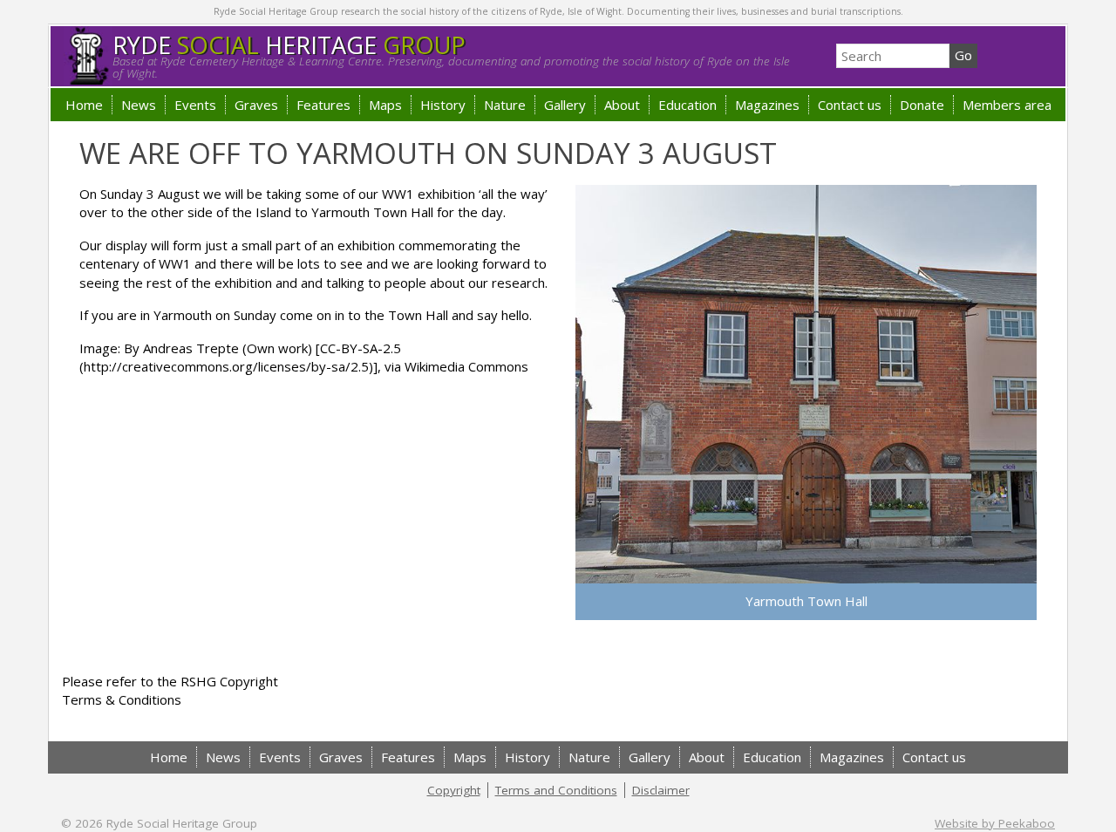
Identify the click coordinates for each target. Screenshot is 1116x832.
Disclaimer (661, 790)
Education (687, 104)
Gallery (565, 104)
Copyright (453, 790)
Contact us (849, 104)
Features (323, 104)
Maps (385, 104)
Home (84, 104)
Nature (505, 104)
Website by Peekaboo (995, 823)
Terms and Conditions (556, 790)
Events (195, 104)
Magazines (767, 104)
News (138, 104)
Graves (256, 104)
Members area (1007, 104)
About (622, 104)
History (443, 104)
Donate (922, 104)
